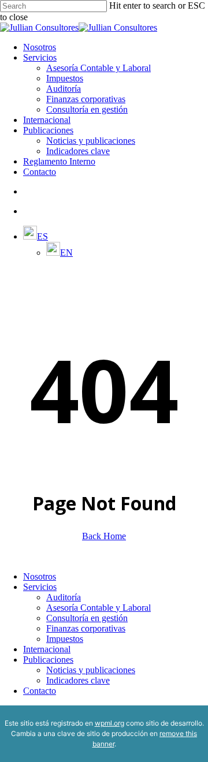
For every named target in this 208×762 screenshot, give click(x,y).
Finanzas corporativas (85, 628)
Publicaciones (48, 659)
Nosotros (39, 576)
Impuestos (64, 639)
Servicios (40, 587)
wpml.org (109, 723)
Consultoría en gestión (87, 618)
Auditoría (63, 597)
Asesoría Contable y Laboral (98, 607)
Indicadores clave (78, 680)
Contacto (39, 691)
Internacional (46, 649)
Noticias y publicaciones (90, 670)
